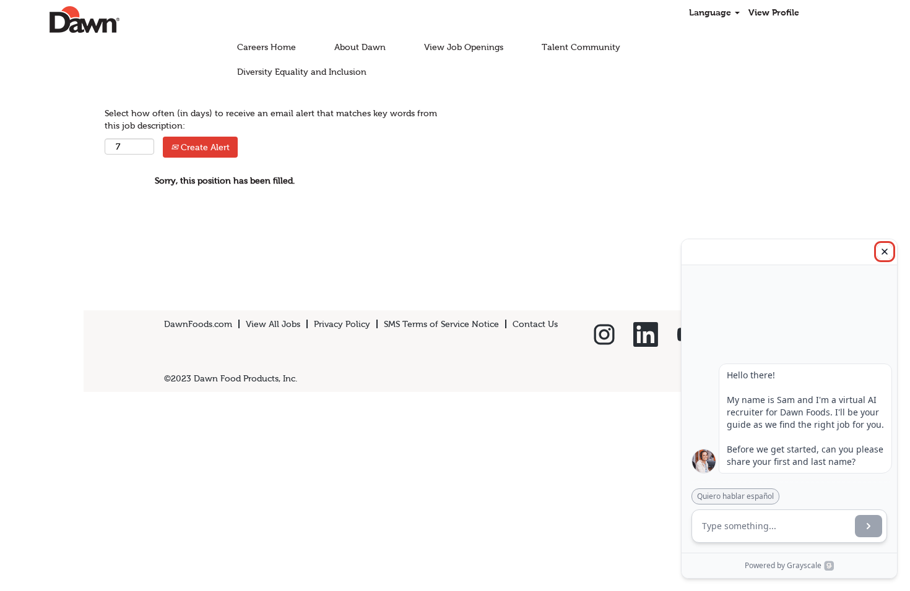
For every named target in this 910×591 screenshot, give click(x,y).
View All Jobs (273, 324)
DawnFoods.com (198, 324)
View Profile (773, 12)
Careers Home (266, 47)
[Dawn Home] (62, 19)
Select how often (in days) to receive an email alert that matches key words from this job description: (271, 119)
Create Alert (204, 147)
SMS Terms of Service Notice (441, 324)
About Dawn (360, 47)
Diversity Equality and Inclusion (301, 72)
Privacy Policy (342, 324)
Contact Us (535, 324)
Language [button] (711, 12)
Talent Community (581, 47)
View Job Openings (463, 47)
